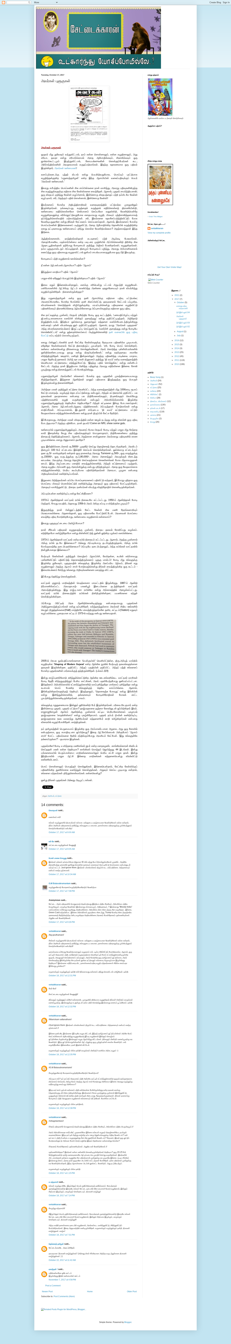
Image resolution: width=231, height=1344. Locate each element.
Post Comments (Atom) (64, 1296)
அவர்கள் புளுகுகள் (181, 317)
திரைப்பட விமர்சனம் (158, 401)
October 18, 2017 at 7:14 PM (62, 1195)
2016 (177, 340)
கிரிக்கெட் (154, 394)
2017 (177, 299)
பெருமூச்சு (154, 418)
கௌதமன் (53, 810)
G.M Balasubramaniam (60, 883)
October (181, 302)
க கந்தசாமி (53, 1182)
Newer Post (47, 1291)
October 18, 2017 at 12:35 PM (62, 1054)
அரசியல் (51, 796)
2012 (177, 356)
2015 (177, 344)
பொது (152, 422)
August (180, 331)
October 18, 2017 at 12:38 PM (62, 1108)
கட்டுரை (58, 796)
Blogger (127, 1322)
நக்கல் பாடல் (155, 408)
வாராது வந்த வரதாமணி (182, 307)
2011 (177, 360)
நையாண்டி (154, 411)
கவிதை (153, 391)
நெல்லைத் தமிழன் (56, 1244)
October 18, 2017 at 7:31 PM (62, 1235)
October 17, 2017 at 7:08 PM (62, 891)
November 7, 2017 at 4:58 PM (62, 1280)
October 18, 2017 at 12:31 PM (62, 975)
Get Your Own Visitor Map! (169, 267)
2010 (177, 364)
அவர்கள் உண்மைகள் (65, 168)
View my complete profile (159, 233)
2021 (177, 295)
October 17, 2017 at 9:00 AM (62, 832)
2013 (177, 352)
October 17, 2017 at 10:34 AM (62, 874)
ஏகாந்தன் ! (53, 1269)
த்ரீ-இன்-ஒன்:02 (183, 326)
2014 (177, 348)
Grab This (153, 216)
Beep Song (155, 377)
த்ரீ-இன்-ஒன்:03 (183, 323)
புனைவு (153, 415)
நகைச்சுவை (155, 405)
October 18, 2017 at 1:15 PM (62, 1173)
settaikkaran (55, 931)
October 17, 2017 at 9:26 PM (62, 922)
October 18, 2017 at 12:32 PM (62, 1006)
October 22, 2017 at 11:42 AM (62, 1260)
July (179, 335)
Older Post (132, 1291)
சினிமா (153, 398)
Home (90, 1291)
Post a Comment (53, 1285)
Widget (160, 216)
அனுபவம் (154, 384)
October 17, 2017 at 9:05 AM (62, 849)
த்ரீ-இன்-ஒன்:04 (183, 312)
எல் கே (51, 841)
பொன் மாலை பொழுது (58, 858)
